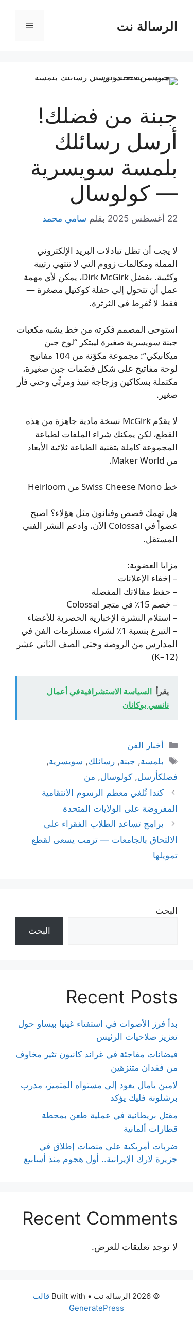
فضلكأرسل (157, 776)
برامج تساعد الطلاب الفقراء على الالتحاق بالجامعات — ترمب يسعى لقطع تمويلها (104, 839)
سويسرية (66, 761)
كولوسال (116, 776)
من (89, 776)
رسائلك (101, 761)
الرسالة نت (147, 25)
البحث (166, 911)
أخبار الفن (145, 745)
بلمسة (152, 761)
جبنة (127, 761)
